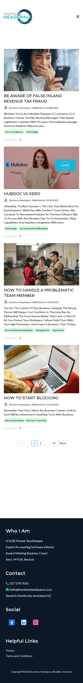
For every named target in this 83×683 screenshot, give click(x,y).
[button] (77, 16)
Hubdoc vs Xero (22, 193)
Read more (11, 139)
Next (62, 443)
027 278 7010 (19, 583)
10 (54, 443)
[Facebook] (12, 622)
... (47, 443)
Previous (23, 443)
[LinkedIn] (24, 622)
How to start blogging (31, 398)
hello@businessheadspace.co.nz (31, 589)
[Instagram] (36, 622)
